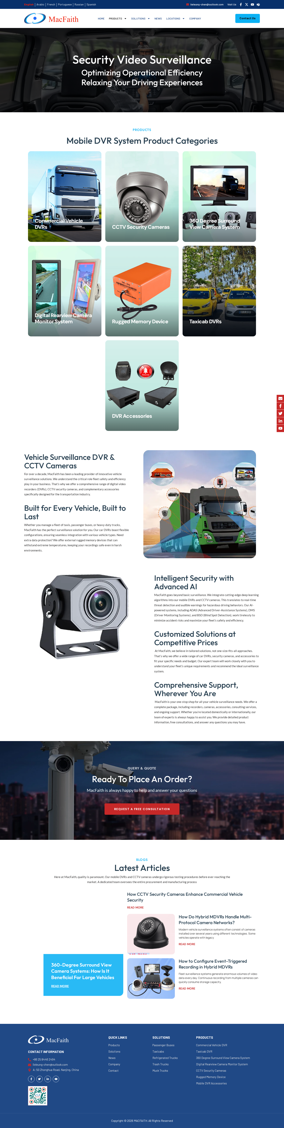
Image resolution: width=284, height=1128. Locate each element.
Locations (173, 18)
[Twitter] (280, 413)
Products (115, 18)
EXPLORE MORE (50, 214)
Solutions (138, 18)
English (29, 4)
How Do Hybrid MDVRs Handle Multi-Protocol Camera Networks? (215, 919)
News (158, 18)
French (51, 4)
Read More (60, 986)
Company (195, 18)
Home (101, 18)
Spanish (91, 4)
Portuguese (65, 4)
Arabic (40, 4)
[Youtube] (280, 428)
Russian (79, 4)
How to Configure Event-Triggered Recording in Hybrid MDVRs (213, 964)
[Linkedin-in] (280, 421)
